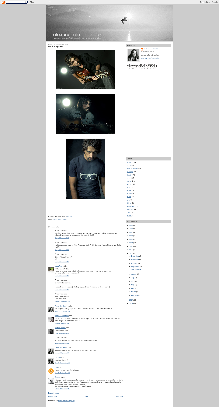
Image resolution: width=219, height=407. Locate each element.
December (135, 256)
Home (86, 396)
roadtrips (130, 209)
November (135, 260)
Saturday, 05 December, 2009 (62, 388)
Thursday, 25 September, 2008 (62, 363)
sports (129, 212)
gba (56, 367)
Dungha (58, 357)
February (134, 295)
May (133, 285)
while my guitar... (56, 47)
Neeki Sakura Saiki (62, 316)
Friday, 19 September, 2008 (62, 333)
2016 (131, 229)
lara (128, 200)
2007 (131, 300)
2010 (131, 246)
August (134, 274)
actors (129, 184)
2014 (131, 236)
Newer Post (52, 396)
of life (129, 187)
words (129, 181)
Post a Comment (54, 393)
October (134, 263)
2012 (131, 239)
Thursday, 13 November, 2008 (62, 373)
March (133, 292)
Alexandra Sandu (61, 306)
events (129, 193)
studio (64, 219)
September (135, 267)
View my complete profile (150, 58)
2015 (131, 232)
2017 (131, 225)
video (129, 215)
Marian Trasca (60, 328)
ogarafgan (58, 266)
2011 (131, 243)
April (133, 288)
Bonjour (57, 377)
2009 (131, 250)
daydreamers (131, 206)
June (133, 281)
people (60, 219)
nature (129, 175)
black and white (132, 168)
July (133, 278)
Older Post (119, 396)
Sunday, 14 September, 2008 (62, 323)
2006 (131, 303)
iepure (129, 190)
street (129, 178)
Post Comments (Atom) (66, 401)
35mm (129, 203)
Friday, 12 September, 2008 (62, 238)
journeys (130, 172)
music (55, 219)
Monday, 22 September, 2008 (62, 343)
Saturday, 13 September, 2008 (62, 301)
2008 (131, 253)
